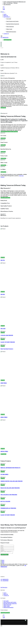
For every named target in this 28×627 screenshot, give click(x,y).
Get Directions (7, 4)
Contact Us (6, 33)
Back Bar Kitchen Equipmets (12, 23)
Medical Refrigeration (11, 31)
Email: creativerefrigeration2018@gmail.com (14, 1)
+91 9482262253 (4, 37)
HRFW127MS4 (4, 451)
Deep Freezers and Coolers (12, 21)
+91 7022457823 (4, 580)
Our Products (6, 16)
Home (4, 14)
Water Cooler (9, 29)
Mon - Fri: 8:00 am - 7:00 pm (10, 3)
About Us (5, 15)
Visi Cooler (8, 18)
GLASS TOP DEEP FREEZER (8, 515)
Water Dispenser (10, 26)
